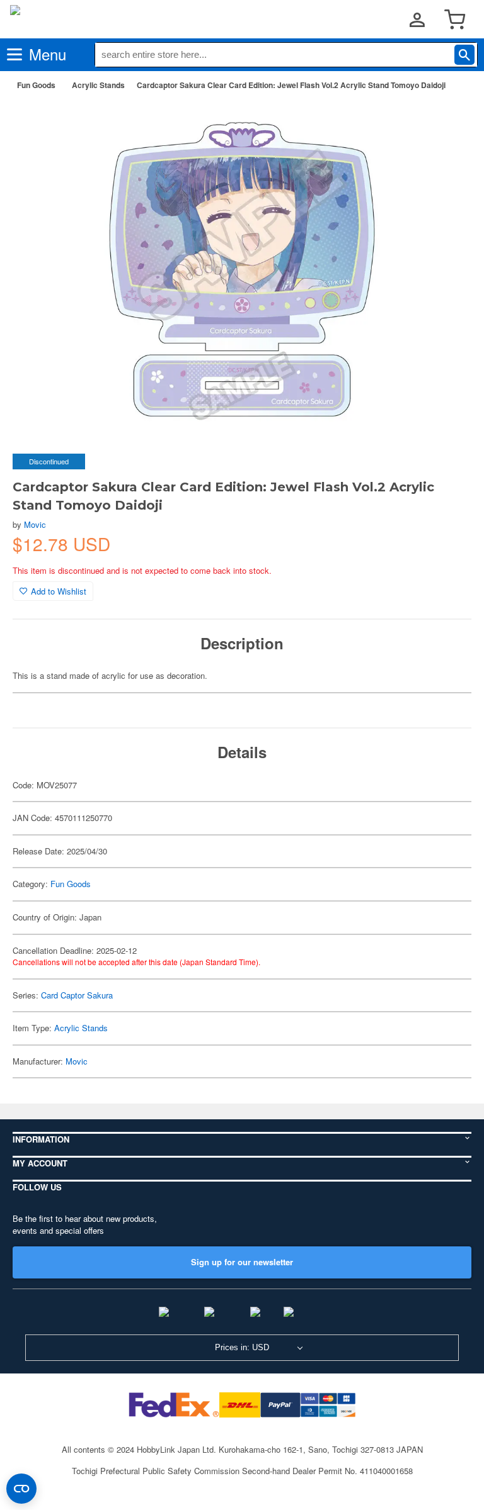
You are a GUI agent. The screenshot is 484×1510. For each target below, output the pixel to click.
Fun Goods (36, 85)
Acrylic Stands (98, 85)
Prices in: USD (242, 1347)
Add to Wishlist (58, 591)
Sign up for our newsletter (242, 1262)
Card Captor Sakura (77, 995)
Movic (35, 524)
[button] (449, 120)
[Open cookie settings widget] (21, 1489)
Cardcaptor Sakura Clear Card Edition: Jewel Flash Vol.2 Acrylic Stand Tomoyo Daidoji (291, 85)
